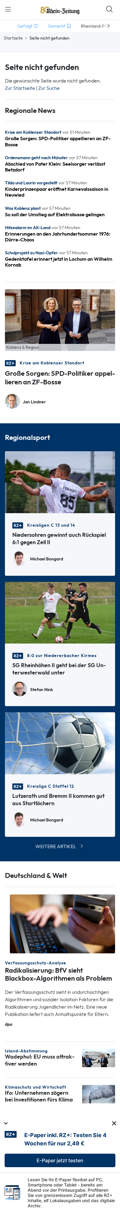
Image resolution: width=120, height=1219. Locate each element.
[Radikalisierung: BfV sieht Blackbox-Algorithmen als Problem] (62, 923)
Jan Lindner (34, 402)
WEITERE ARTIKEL (55, 846)
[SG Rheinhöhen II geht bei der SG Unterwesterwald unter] (60, 612)
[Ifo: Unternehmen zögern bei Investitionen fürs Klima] (98, 1093)
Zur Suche (49, 88)
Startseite (13, 38)
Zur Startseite (20, 88)
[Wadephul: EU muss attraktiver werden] (98, 1057)
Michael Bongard (46, 559)
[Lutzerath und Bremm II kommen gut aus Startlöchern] (60, 743)
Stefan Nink (41, 690)
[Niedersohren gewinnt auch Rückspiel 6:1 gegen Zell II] (60, 482)
